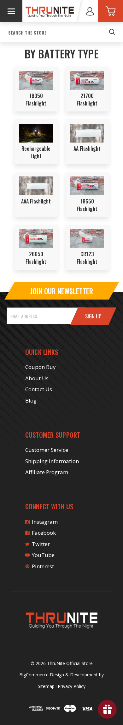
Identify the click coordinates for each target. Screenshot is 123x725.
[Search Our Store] (112, 32)
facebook (44, 532)
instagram (45, 521)
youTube (43, 555)
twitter (41, 544)
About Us (37, 378)
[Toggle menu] (11, 11)
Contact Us (38, 389)
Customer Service (46, 449)
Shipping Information (52, 461)
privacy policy (71, 686)
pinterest (43, 566)
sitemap (46, 686)
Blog (31, 400)
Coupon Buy (40, 367)
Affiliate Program (46, 472)
